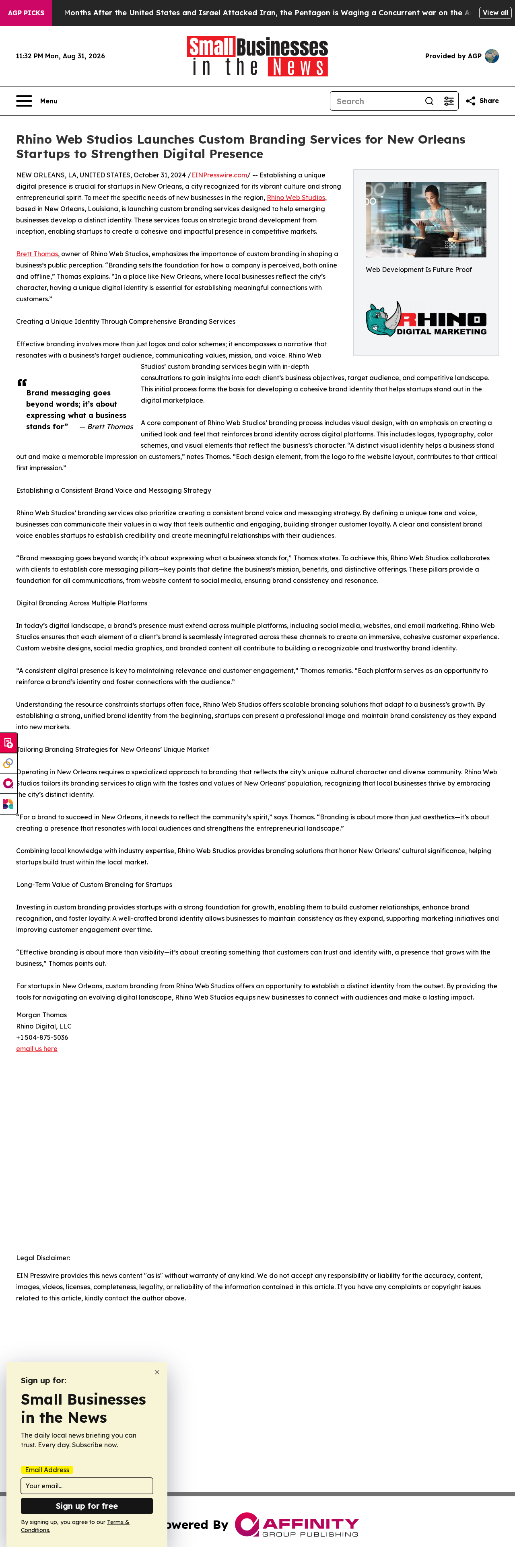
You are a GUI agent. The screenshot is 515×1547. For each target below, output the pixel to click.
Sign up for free (87, 1506)
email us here (37, 1049)
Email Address (47, 1470)
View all (495, 12)
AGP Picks (26, 13)
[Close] (157, 1372)
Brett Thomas (37, 254)
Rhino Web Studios (296, 197)
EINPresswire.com (219, 175)
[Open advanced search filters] (448, 101)
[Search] (429, 101)
